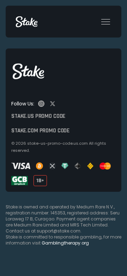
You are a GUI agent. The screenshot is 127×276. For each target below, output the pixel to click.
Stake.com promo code (40, 130)
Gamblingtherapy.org (65, 243)
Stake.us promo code (38, 116)
